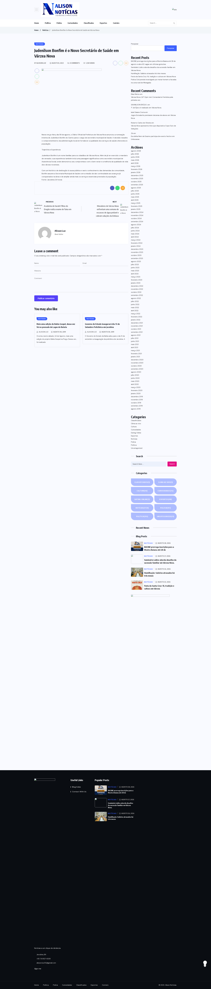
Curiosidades (73, 23)
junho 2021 (135, 341)
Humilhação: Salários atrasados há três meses (148, 73)
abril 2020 (135, 384)
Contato (116, 23)
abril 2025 (134, 200)
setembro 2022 (137, 295)
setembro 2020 (137, 369)
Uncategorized (136, 448)
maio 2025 (135, 197)
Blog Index (76, 787)
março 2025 (135, 203)
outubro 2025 (136, 182)
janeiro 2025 (135, 209)
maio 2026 (135, 160)
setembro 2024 (137, 221)
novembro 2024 (137, 215)
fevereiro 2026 (136, 169)
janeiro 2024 (135, 246)
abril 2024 (135, 237)
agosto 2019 (136, 409)
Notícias (45, 30)
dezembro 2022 (137, 286)
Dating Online (136, 433)
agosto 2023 (136, 261)
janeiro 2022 (135, 320)
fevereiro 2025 (136, 206)
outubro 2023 (136, 255)
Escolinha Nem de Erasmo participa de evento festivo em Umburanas (153, 137)
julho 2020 (135, 375)
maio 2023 (135, 271)
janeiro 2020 (136, 393)
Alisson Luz (43, 332)
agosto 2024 (136, 225)
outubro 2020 (136, 366)
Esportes (103, 23)
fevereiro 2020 (136, 390)
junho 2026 (135, 157)
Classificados (89, 23)
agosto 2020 (136, 372)
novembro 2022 (137, 289)
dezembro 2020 (137, 360)
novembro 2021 (137, 326)
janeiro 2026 (135, 172)
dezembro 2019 (137, 397)
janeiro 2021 (135, 357)
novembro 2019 (137, 400)
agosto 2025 (136, 188)
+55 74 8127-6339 (43, 959)
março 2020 (135, 387)
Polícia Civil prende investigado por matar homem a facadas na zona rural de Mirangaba (153, 81)
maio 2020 (135, 381)
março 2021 (135, 350)
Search (172, 464)
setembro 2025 (137, 185)
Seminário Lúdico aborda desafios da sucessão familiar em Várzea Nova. (153, 69)
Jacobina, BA (41, 954)
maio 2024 (135, 234)
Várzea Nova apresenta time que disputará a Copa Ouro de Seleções (153, 127)
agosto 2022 (136, 298)
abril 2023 (134, 274)
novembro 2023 (137, 252)
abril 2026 (134, 163)
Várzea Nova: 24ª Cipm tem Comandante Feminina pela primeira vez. (152, 98)
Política (48, 23)
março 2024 (135, 240)
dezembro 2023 (137, 249)
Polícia (59, 23)
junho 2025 (135, 194)
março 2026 (135, 166)
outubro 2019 (136, 403)
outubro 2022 (136, 292)
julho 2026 (135, 154)
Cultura (133, 427)
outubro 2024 (136, 218)
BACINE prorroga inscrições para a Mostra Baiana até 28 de (120, 791)
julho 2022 (135, 301)
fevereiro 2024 (136, 243)
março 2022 (135, 314)
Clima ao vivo (136, 423)
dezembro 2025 (137, 175)
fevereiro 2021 (136, 354)
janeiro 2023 (135, 283)
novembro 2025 (137, 178)
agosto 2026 (136, 151)
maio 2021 (135, 344)
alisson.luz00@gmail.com (46, 963)
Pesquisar (134, 44)
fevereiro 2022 (136, 317)
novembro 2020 (137, 363)
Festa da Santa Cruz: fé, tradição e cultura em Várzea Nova (153, 76)
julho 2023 (135, 264)
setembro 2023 (137, 258)
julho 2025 (135, 191)
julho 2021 (134, 338)
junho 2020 (135, 378)
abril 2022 (134, 311)
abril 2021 (134, 347)
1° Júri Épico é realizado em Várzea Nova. (146, 108)
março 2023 (135, 277)
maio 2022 (135, 307)
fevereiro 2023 (136, 280)
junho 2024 (135, 231)
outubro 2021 (136, 329)
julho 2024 (135, 228)
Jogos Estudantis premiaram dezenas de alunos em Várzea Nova (153, 116)
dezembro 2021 (137, 323)
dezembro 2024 (137, 212)
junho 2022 (135, 304)
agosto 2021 (135, 335)
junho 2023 (135, 268)
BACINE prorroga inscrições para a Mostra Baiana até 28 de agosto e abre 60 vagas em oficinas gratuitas (153, 62)
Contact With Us (79, 791)
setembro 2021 (137, 332)
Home (36, 23)
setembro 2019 (137, 406)
